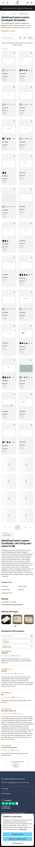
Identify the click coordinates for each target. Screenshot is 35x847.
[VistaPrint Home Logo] (17, 3)
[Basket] (32, 3)
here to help (12, 782)
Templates (14, 13)
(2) (31, 37)
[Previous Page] (5, 528)
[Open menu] (3, 2)
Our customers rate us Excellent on (13, 812)
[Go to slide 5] (20, 626)
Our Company (5, 793)
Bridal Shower (5, 589)
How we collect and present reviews (12, 604)
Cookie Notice (22, 829)
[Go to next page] (28, 765)
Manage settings (17, 843)
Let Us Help (4, 788)
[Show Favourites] (25, 38)
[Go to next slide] (33, 620)
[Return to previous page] (7, 765)
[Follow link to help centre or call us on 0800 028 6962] (28, 3)
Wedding (20, 589)
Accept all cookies (17, 834)
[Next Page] (30, 528)
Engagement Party (6, 593)
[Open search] (7, 3)
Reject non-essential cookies (17, 839)
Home (2, 13)
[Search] (31, 636)
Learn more (29, 8)
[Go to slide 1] (15, 626)
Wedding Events (23, 13)
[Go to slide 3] (17, 626)
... (7, 13)
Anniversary (4, 586)
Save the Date (22, 586)
